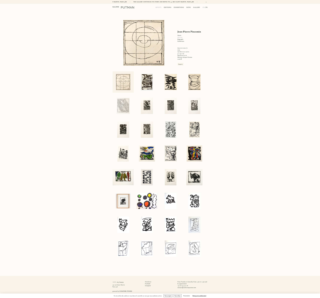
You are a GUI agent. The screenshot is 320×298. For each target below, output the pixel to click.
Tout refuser (177, 296)
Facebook (147, 284)
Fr (207, 7)
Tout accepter (168, 296)
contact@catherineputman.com (187, 287)
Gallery (196, 7)
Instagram (148, 285)
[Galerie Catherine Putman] (125, 7)
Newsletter (148, 282)
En (204, 7)
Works (179, 35)
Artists (158, 7)
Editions (167, 7)
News (188, 7)
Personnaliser (186, 296)
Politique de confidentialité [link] (199, 296)
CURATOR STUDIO (126, 291)
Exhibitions (179, 7)
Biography (180, 39)
